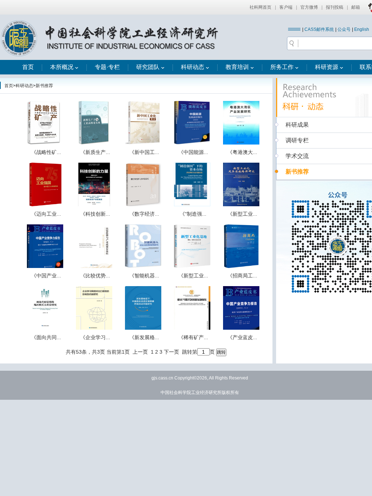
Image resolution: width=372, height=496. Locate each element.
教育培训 (237, 67)
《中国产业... (46, 276)
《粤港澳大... (242, 152)
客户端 (285, 7)
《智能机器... (144, 276)
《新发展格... (144, 337)
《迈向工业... (46, 214)
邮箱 (355, 7)
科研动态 (192, 67)
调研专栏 (297, 140)
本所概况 (61, 67)
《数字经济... (144, 214)
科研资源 (326, 67)
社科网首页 (260, 7)
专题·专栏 (107, 67)
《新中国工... (144, 152)
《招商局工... (242, 276)
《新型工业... (242, 214)
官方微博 (309, 7)
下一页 (171, 352)
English (361, 29)
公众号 (344, 29)
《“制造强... (193, 214)
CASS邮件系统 (319, 29)
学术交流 (297, 156)
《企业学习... (95, 337)
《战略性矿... (46, 152)
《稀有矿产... (193, 337)
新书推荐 (44, 85)
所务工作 (282, 67)
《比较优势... (95, 276)
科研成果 (297, 125)
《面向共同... (46, 337)
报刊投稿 (334, 7)
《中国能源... (193, 152)
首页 (28, 67)
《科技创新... (95, 214)
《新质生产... (95, 152)
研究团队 (147, 67)
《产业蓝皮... (242, 337)
